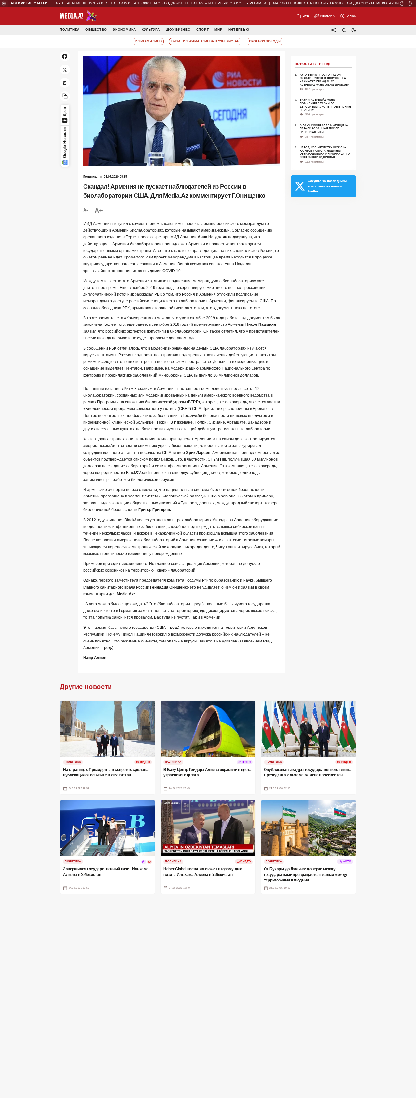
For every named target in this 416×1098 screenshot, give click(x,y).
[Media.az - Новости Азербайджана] (78, 16)
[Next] (410, 3)
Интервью (238, 30)
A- (85, 210)
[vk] (65, 83)
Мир (218, 30)
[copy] (65, 96)
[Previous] (402, 3)
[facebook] (65, 56)
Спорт (202, 30)
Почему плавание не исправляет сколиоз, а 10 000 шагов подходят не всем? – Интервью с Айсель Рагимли (137, 3)
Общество (96, 30)
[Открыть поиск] (343, 29)
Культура (151, 30)
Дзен (65, 111)
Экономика (124, 30)
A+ (99, 210)
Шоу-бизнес (178, 30)
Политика (70, 30)
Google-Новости (65, 142)
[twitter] (65, 70)
